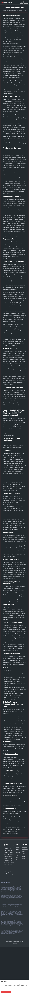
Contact (18, 852)
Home (17, 847)
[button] (21, 2)
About (17, 849)
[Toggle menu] (26, 2)
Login (17, 855)
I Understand (6, 992)
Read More (3, 988)
